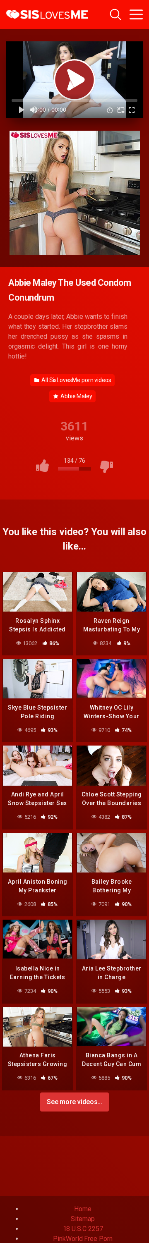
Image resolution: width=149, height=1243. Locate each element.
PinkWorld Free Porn (82, 1239)
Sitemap (82, 1219)
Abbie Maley (75, 396)
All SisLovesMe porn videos (75, 380)
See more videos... (75, 1102)
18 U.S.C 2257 (83, 1229)
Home (82, 1209)
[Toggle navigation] (136, 14)
